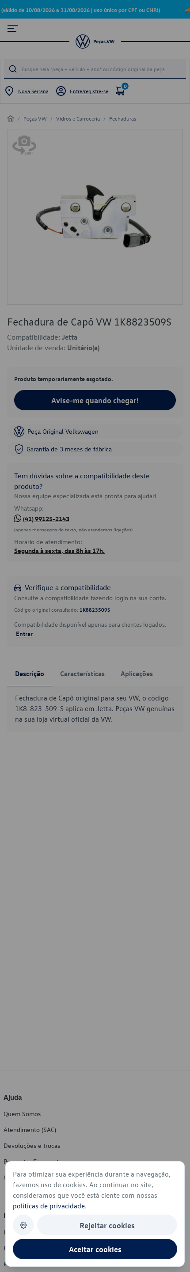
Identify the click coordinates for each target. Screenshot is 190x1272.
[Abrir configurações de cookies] (23, 1225)
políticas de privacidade (49, 1205)
